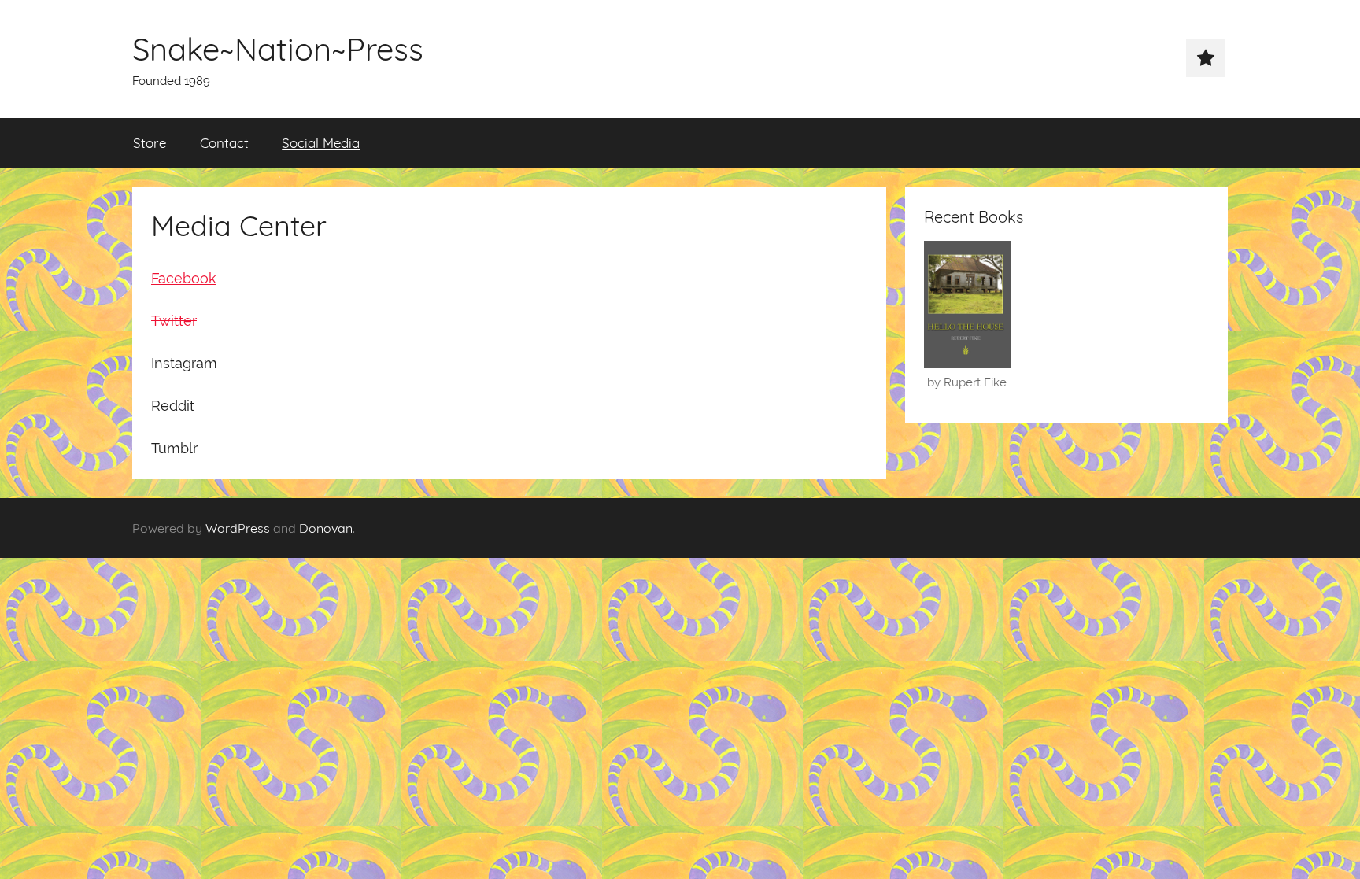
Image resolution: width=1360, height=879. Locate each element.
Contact (224, 143)
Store (149, 143)
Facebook (183, 278)
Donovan (326, 528)
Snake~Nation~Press (277, 48)
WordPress (237, 528)
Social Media (321, 143)
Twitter (174, 320)
